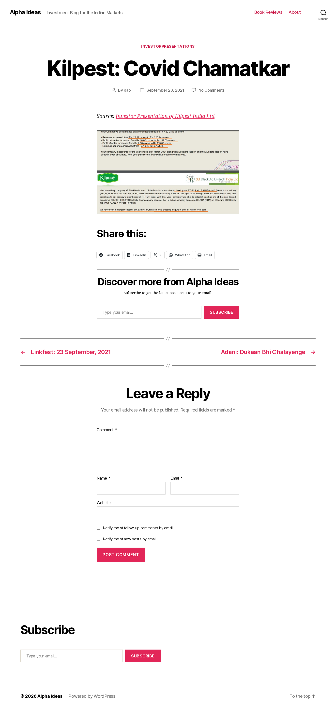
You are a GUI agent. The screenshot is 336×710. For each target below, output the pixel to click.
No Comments (211, 90)
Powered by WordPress (91, 696)
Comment (107, 430)
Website (104, 502)
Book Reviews (268, 12)
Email (176, 478)
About (295, 12)
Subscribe (221, 312)
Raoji (128, 90)
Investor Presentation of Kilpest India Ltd (165, 116)
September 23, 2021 (165, 90)
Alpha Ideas (25, 12)
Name (103, 478)
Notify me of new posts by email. (130, 539)
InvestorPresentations (168, 46)
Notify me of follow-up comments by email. (138, 527)
